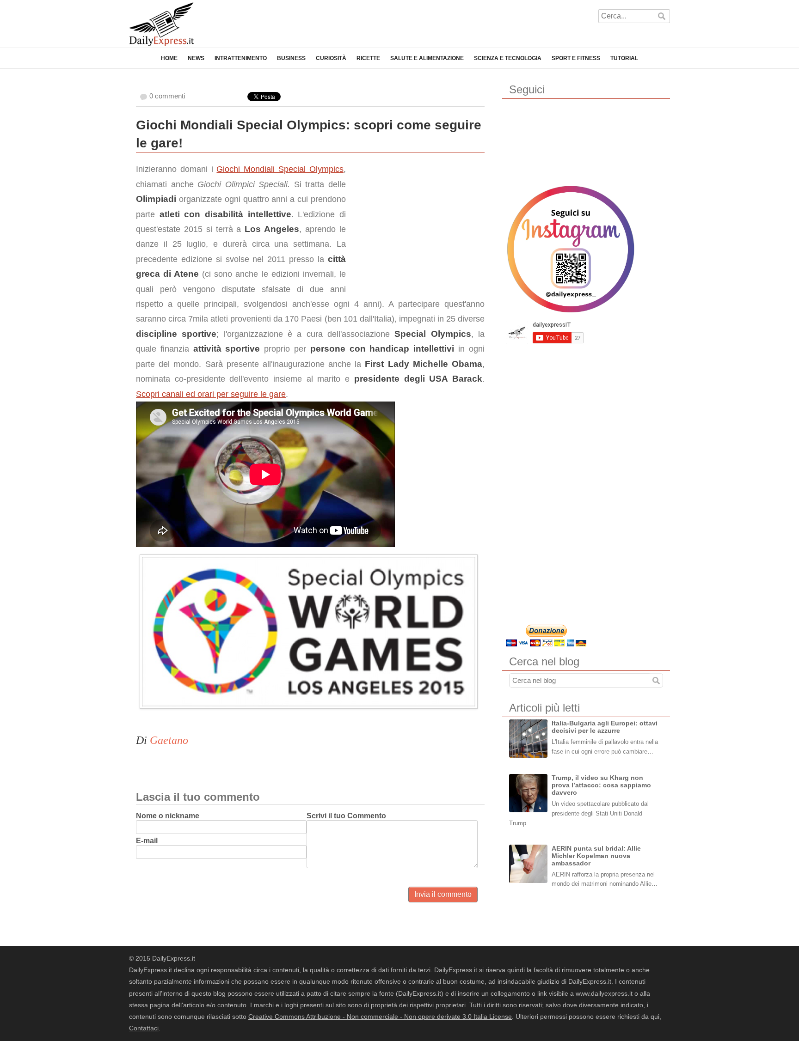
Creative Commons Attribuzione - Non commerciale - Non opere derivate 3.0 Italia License (380, 1016)
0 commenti (167, 96)
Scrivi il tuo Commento (346, 816)
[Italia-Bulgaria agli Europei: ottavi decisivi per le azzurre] (528, 738)
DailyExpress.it (161, 24)
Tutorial (624, 58)
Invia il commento (443, 894)
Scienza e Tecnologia (507, 58)
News (196, 58)
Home (169, 58)
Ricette (368, 58)
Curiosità (331, 58)
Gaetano (169, 740)
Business (291, 58)
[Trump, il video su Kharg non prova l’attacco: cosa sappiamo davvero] (528, 793)
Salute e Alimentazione (427, 58)
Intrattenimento (241, 58)
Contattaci (144, 1028)
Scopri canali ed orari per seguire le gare (211, 394)
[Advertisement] (415, 219)
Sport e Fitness (576, 58)
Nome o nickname (167, 816)
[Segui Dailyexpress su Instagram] (570, 249)
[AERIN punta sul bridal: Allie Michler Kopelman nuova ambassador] (528, 864)
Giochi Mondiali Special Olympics (279, 169)
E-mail (147, 841)
